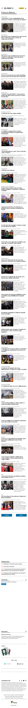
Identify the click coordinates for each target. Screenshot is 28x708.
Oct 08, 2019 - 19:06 (15, 443)
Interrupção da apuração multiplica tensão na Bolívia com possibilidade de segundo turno (13, 296)
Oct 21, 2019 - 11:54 (16, 299)
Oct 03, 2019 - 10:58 (22, 479)
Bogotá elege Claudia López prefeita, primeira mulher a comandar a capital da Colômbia (13, 189)
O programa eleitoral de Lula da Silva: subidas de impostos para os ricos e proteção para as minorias (13, 570)
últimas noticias (5, 561)
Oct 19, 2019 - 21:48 (16, 334)
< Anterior (7, 515)
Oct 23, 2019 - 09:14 (16, 245)
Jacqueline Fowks (12, 479)
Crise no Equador (4, 347)
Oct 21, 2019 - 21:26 (16, 280)
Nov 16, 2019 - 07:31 (10, 60)
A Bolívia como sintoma (7, 170)
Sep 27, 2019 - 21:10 (16, 499)
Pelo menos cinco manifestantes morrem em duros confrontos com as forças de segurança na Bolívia (13, 57)
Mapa (14, 696)
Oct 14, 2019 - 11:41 (15, 353)
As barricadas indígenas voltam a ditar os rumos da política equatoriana (13, 403)
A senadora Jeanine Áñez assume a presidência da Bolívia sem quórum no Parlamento (12, 132)
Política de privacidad (8, 696)
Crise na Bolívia (4, 73)
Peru (2, 474)
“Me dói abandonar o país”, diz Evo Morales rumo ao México (13, 152)
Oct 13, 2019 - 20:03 (15, 388)
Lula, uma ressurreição (9, 566)
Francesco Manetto (8, 12)
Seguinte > (21, 515)
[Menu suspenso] (2, 8)
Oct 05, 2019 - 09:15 (15, 461)
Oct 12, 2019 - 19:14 (15, 371)
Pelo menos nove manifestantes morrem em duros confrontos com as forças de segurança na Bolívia (13, 38)
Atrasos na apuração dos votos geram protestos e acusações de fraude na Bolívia (13, 261)
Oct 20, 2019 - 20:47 (16, 316)
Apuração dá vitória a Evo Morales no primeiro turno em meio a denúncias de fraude (12, 208)
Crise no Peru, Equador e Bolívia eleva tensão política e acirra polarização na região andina (12, 458)
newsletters (4, 579)
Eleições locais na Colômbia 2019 (7, 186)
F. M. (2, 41)
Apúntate (4, 584)
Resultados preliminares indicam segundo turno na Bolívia (13, 313)
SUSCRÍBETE (21, 8)
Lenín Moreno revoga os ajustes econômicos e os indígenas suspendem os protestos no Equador (14, 350)
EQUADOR (3, 401)
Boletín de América (6, 634)
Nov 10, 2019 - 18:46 (13, 172)
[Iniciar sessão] (26, 8)
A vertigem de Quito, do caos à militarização (13, 386)
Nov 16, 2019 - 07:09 (10, 41)
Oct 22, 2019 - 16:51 (16, 263)
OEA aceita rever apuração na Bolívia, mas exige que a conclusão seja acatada (13, 242)
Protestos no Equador (5, 366)
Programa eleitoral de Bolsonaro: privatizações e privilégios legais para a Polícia (13, 573)
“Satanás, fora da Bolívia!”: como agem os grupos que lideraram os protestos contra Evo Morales (13, 95)
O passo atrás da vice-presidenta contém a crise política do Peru (13, 477)
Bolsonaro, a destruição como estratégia (13, 564)
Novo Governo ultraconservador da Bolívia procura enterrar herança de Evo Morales (13, 76)
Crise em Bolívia (4, 54)
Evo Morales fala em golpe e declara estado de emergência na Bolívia (13, 226)
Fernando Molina (12, 78)
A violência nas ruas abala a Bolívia (11, 113)
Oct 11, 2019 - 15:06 (15, 406)
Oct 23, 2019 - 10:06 (16, 228)
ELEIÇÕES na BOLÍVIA (5, 258)
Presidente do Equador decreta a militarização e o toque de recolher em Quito (14, 369)
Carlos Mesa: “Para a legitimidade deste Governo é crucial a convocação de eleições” (14, 19)
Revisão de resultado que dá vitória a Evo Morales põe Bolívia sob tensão (12, 277)
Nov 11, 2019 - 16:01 (17, 155)
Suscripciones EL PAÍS (19, 696)
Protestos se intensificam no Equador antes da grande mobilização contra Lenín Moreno (13, 440)
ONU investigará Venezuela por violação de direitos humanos (13, 497)
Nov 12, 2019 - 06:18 (8, 116)
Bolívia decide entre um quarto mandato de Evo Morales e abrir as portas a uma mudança (13, 331)
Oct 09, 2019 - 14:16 (15, 424)
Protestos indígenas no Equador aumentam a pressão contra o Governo (13, 421)
